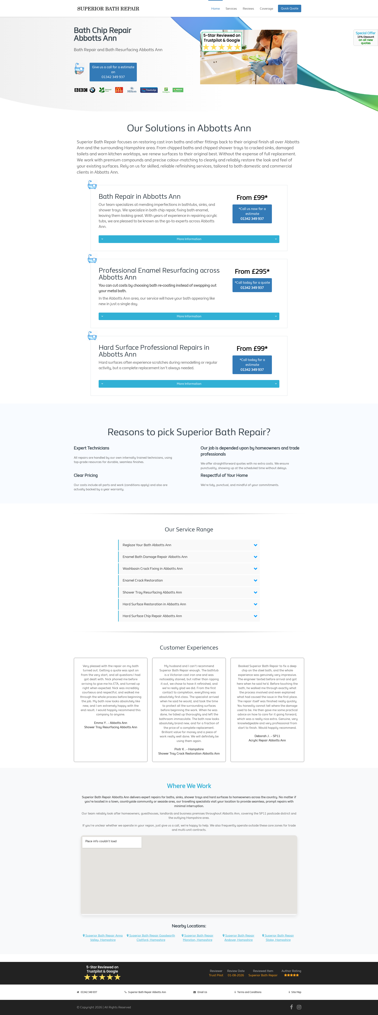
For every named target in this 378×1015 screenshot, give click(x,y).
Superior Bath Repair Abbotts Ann (147, 992)
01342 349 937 (89, 992)
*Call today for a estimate (252, 365)
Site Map (296, 992)
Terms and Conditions (249, 992)
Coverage (266, 8)
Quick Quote (289, 8)
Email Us (202, 992)
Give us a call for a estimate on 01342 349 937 (113, 72)
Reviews (248, 8)
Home (215, 8)
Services (231, 8)
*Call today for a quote (252, 285)
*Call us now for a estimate (252, 214)
